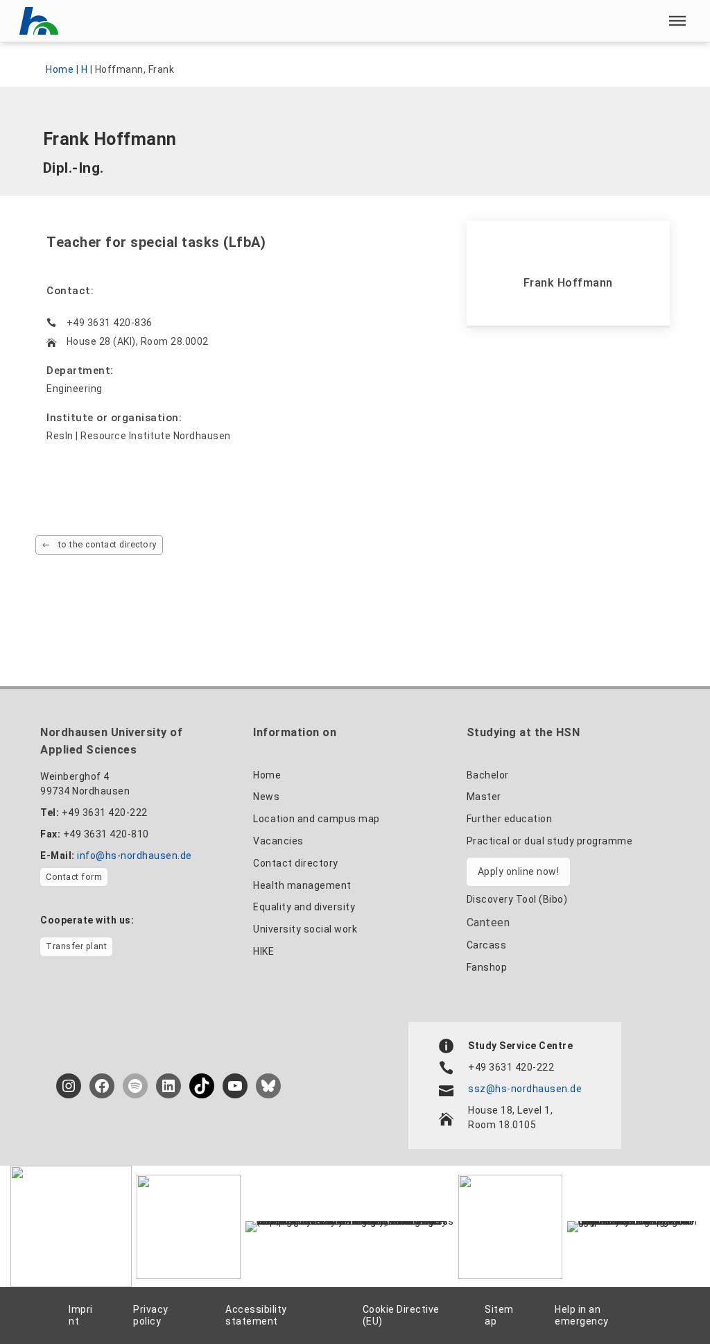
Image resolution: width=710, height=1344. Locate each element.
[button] (677, 20)
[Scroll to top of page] (667, 1303)
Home (59, 69)
